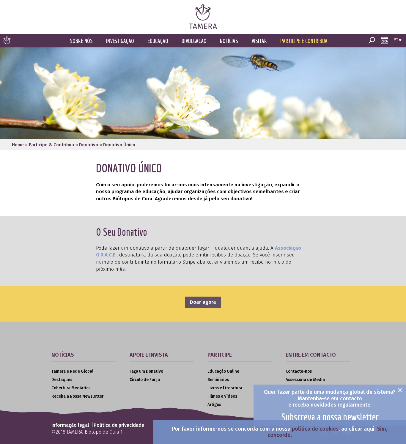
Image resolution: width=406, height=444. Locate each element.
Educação (157, 40)
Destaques (61, 379)
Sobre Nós (81, 40)
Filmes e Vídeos (222, 396)
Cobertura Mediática (71, 388)
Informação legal (70, 425)
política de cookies (315, 429)
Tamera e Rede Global (72, 371)
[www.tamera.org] (203, 27)
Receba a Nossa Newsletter (77, 396)
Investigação (120, 40)
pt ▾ (398, 39)
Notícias (229, 40)
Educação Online (223, 371)
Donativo (88, 144)
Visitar (259, 40)
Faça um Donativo (146, 371)
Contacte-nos (299, 371)
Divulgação (194, 40)
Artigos (214, 404)
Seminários (218, 379)
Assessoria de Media (305, 379)
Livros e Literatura (224, 388)
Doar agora (203, 302)
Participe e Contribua (304, 40)
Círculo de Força (145, 379)
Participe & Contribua (51, 144)
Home (18, 144)
